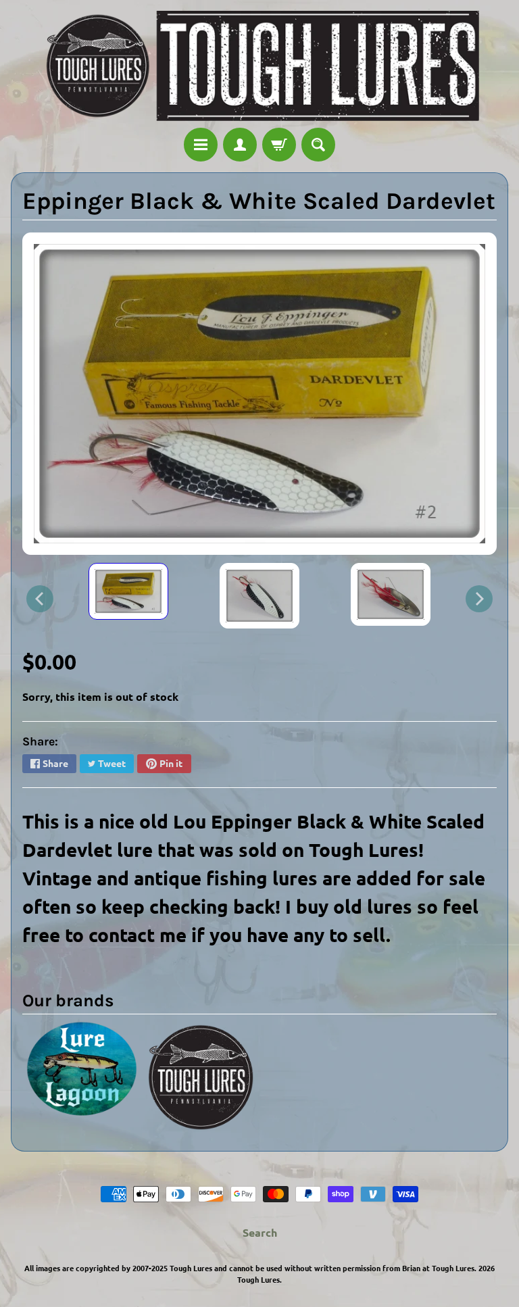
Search (260, 1232)
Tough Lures (258, 1279)
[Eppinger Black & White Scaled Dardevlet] (128, 591)
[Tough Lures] (259, 66)
